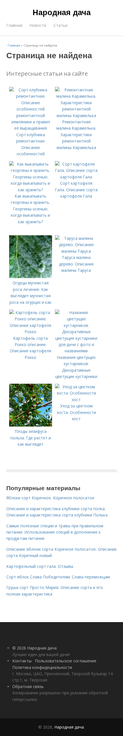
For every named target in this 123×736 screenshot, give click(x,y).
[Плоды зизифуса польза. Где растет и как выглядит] (30, 425)
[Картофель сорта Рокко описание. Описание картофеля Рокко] (30, 331)
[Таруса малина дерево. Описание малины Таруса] (76, 251)
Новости (37, 25)
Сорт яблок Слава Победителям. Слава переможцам (58, 577)
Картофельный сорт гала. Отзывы (39, 566)
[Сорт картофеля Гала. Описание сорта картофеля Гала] (76, 177)
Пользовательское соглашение (65, 660)
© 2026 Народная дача (34, 648)
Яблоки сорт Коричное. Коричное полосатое (50, 497)
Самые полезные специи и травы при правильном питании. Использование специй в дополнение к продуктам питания (54, 532)
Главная (14, 25)
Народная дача (62, 12)
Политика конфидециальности (42, 667)
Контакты (21, 660)
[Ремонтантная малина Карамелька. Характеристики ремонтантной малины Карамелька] (76, 115)
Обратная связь (28, 686)
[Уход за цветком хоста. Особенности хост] (76, 399)
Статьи (60, 25)
